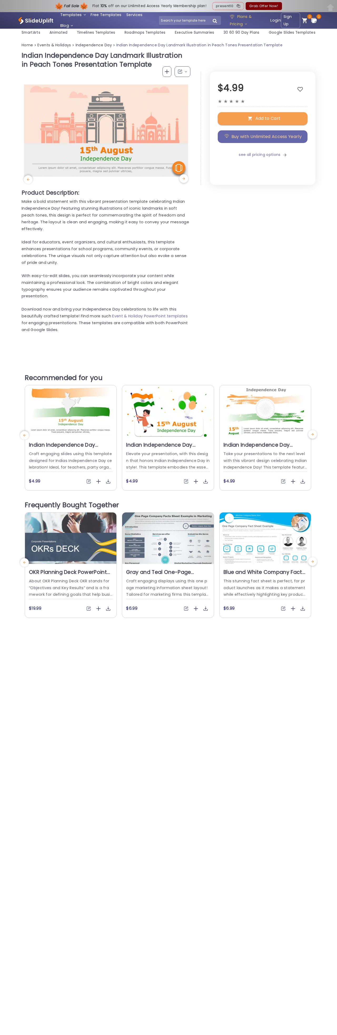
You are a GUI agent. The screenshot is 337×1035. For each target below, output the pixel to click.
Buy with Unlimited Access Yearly (266, 136)
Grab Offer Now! (263, 6)
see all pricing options (259, 154)
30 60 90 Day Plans (242, 32)
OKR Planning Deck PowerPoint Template (68, 575)
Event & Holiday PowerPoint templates (150, 316)
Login (275, 20)
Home (27, 45)
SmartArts (31, 32)
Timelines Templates (96, 32)
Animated (58, 32)
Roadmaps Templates (145, 32)
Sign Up (288, 20)
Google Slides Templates (292, 32)
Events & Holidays (54, 45)
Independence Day (94, 45)
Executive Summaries (194, 32)
